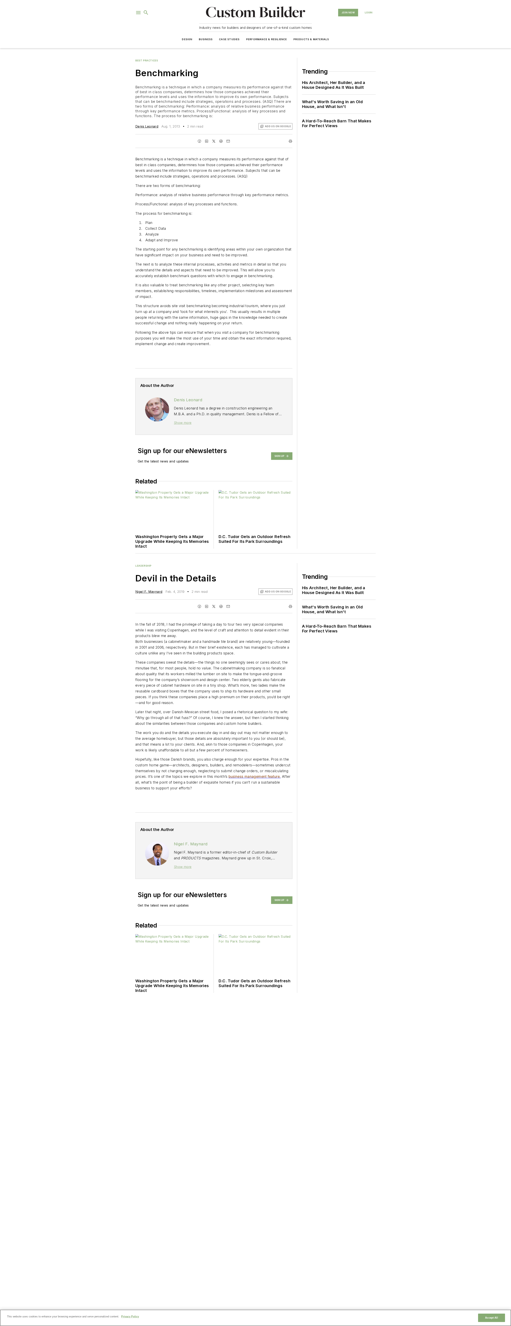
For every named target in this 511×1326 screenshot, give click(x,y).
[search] (146, 13)
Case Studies (229, 39)
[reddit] (221, 141)
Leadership (143, 565)
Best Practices (146, 60)
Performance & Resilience (266, 39)
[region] (255, 1318)
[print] (290, 141)
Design (187, 39)
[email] (228, 141)
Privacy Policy (130, 1316)
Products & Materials (311, 39)
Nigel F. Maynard (148, 592)
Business (206, 39)
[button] (138, 13)
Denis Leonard (146, 126)
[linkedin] (207, 141)
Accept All (491, 1317)
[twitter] (214, 141)
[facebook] (199, 141)
